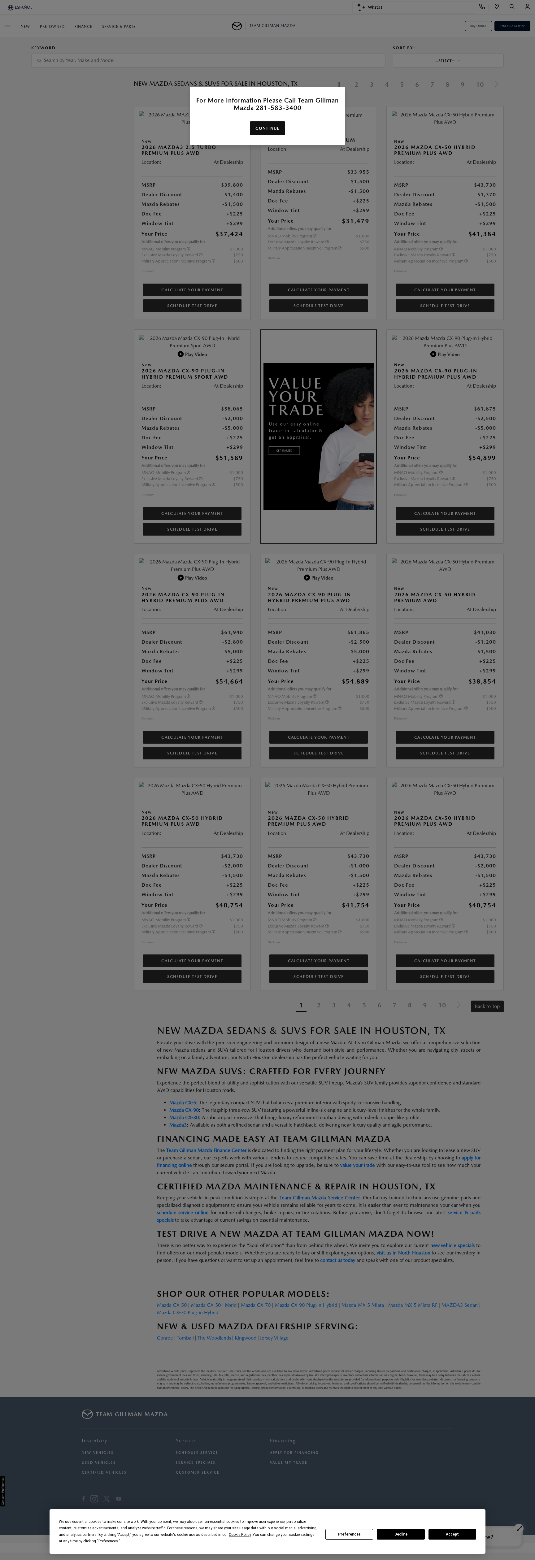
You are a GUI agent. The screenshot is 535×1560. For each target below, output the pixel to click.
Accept (452, 1534)
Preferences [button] (108, 1541)
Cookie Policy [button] (240, 1534)
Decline (400, 1534)
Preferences (349, 1534)
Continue (267, 128)
